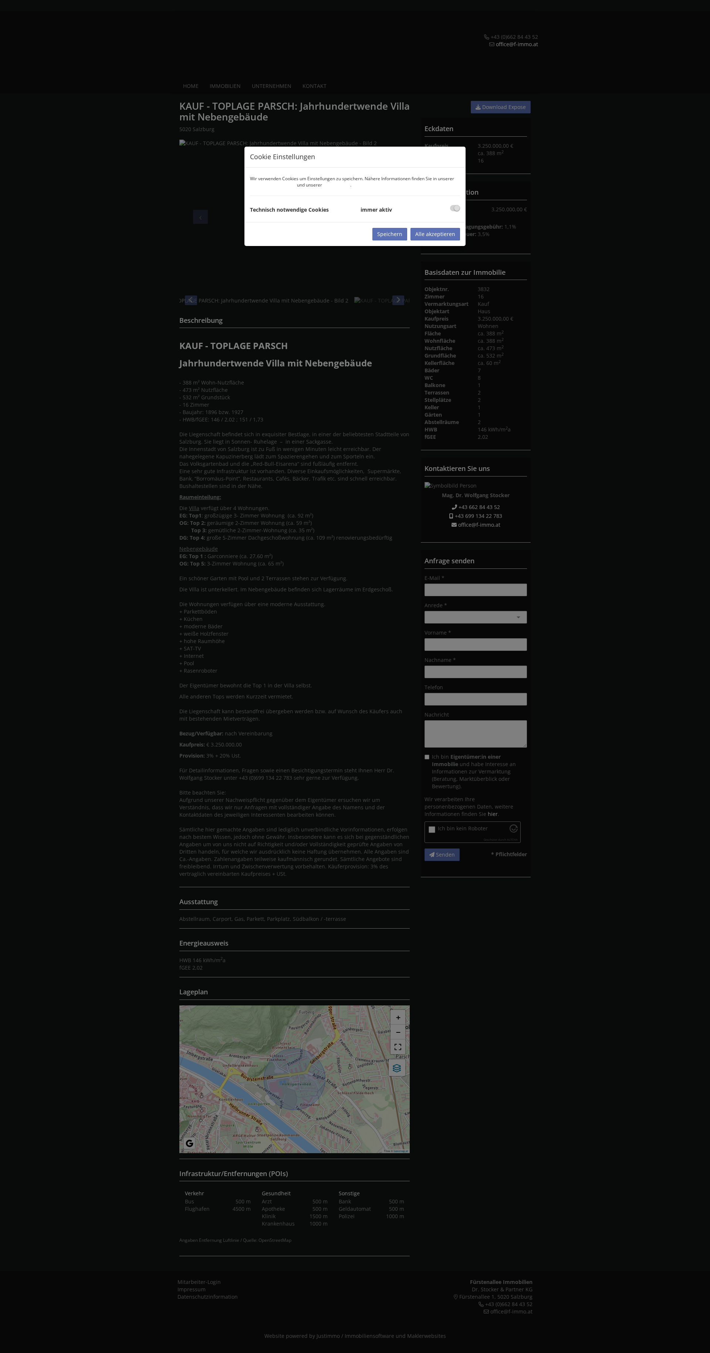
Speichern (389, 234)
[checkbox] (455, 208)
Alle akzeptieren (435, 234)
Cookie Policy (336, 185)
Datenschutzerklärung (273, 185)
